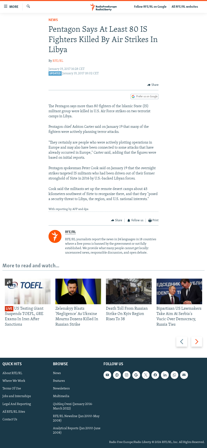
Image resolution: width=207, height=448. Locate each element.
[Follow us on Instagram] (126, 375)
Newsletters (61, 388)
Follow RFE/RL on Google (150, 6)
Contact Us (9, 419)
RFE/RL (58, 61)
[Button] (153, 85)
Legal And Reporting (16, 404)
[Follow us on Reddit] (117, 375)
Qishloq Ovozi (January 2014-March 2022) (73, 406)
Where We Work (13, 381)
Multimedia (61, 396)
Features (59, 381)
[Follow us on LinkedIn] (165, 375)
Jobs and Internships (16, 396)
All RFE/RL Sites (13, 411)
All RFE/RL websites (185, 6)
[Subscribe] (184, 375)
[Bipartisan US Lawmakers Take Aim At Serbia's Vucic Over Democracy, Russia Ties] (179, 291)
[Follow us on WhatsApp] (174, 375)
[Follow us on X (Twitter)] (146, 375)
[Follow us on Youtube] (107, 375)
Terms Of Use (11, 388)
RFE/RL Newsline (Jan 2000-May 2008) (76, 418)
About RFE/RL (12, 373)
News (53, 20)
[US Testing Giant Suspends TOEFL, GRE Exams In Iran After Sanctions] (28, 291)
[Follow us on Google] (136, 375)
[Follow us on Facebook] (155, 375)
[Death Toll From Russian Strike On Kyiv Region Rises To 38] (129, 291)
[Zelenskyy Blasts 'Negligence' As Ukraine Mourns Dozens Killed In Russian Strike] (78, 291)
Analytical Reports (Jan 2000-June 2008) (76, 430)
